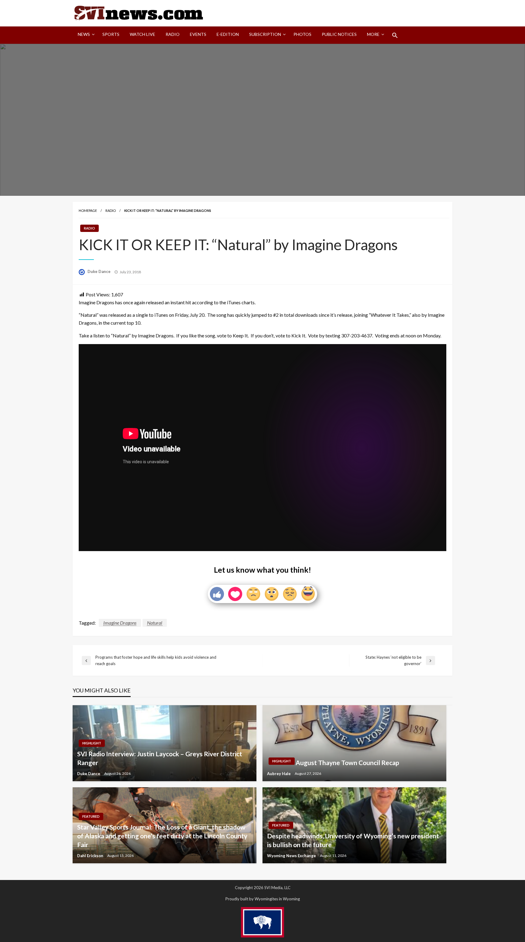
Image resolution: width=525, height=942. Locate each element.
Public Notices (339, 34)
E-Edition (228, 34)
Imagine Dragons (119, 623)
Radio (173, 34)
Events (198, 34)
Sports (110, 34)
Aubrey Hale (279, 773)
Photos (302, 34)
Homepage (88, 210)
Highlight (91, 743)
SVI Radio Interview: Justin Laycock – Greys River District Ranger (159, 758)
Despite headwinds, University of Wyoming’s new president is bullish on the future (353, 840)
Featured (91, 816)
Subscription (265, 34)
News (84, 34)
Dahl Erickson (90, 855)
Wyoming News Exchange (292, 855)
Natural (154, 623)
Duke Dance (100, 271)
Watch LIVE (142, 34)
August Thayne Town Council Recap (347, 762)
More (373, 34)
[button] (395, 35)
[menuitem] (85, 35)
